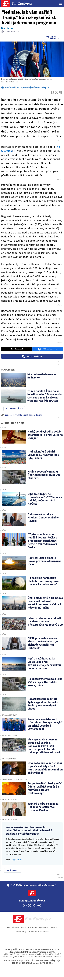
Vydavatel (43, 927)
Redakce (25, 927)
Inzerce (53, 927)
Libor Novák (7, 28)
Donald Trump (35, 415)
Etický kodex (13, 927)
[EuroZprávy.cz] (19, 3)
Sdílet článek (53, 37)
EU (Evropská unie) (19, 415)
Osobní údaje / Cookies (26, 931)
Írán (6, 415)
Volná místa (43, 931)
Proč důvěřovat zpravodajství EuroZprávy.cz (27, 87)
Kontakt (34, 927)
